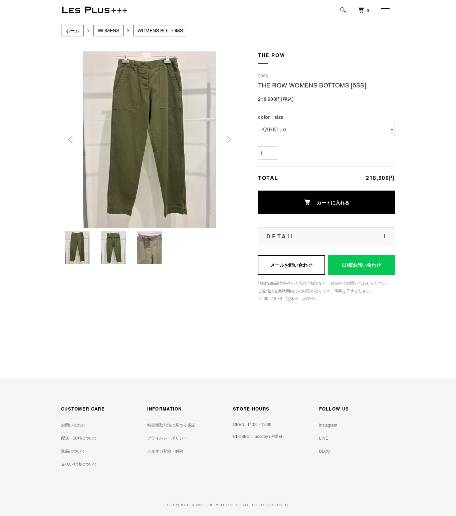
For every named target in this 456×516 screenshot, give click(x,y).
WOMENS (108, 30)
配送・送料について (79, 438)
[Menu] (385, 10)
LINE (323, 438)
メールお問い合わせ (291, 264)
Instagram (328, 425)
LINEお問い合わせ (361, 264)
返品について (73, 451)
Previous (71, 140)
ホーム (72, 30)
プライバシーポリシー (167, 438)
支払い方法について (79, 464)
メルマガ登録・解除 (165, 451)
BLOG (324, 451)
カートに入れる (333, 202)
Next (228, 140)
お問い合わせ (73, 425)
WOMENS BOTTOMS (160, 30)
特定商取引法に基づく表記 (171, 425)
